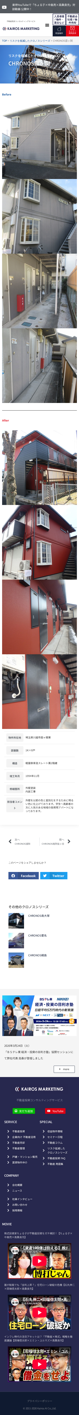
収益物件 (59, 33)
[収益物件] (59, 29)
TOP (4, 40)
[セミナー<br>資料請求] (72, 28)
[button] (47, 25)
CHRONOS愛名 (37, 935)
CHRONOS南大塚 (39, 916)
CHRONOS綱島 (37, 955)
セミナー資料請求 (72, 32)
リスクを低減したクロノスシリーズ (30, 40)
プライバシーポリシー (39, 1401)
